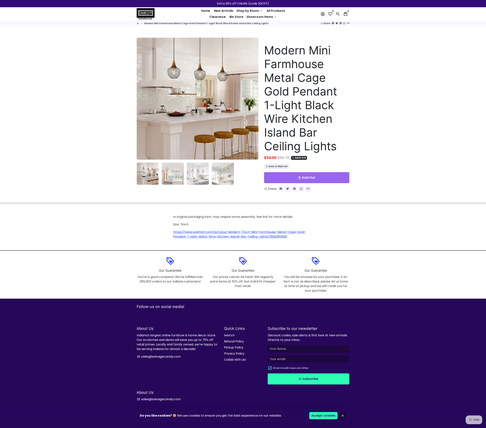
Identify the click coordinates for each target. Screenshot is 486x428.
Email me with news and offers (290, 368)
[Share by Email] (348, 23)
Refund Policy (234, 341)
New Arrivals (223, 11)
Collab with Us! (235, 359)
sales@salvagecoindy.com (159, 356)
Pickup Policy (233, 347)
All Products (276, 11)
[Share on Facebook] (333, 23)
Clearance (217, 17)
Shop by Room (249, 11)
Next (253, 98)
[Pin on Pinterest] (340, 23)
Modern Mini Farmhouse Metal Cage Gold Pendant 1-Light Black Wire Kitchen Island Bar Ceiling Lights (206, 23)
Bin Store (236, 17)
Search (229, 335)
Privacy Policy (234, 353)
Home (205, 11)
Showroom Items (261, 17)
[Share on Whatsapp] (344, 23)
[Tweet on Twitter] (337, 23)
